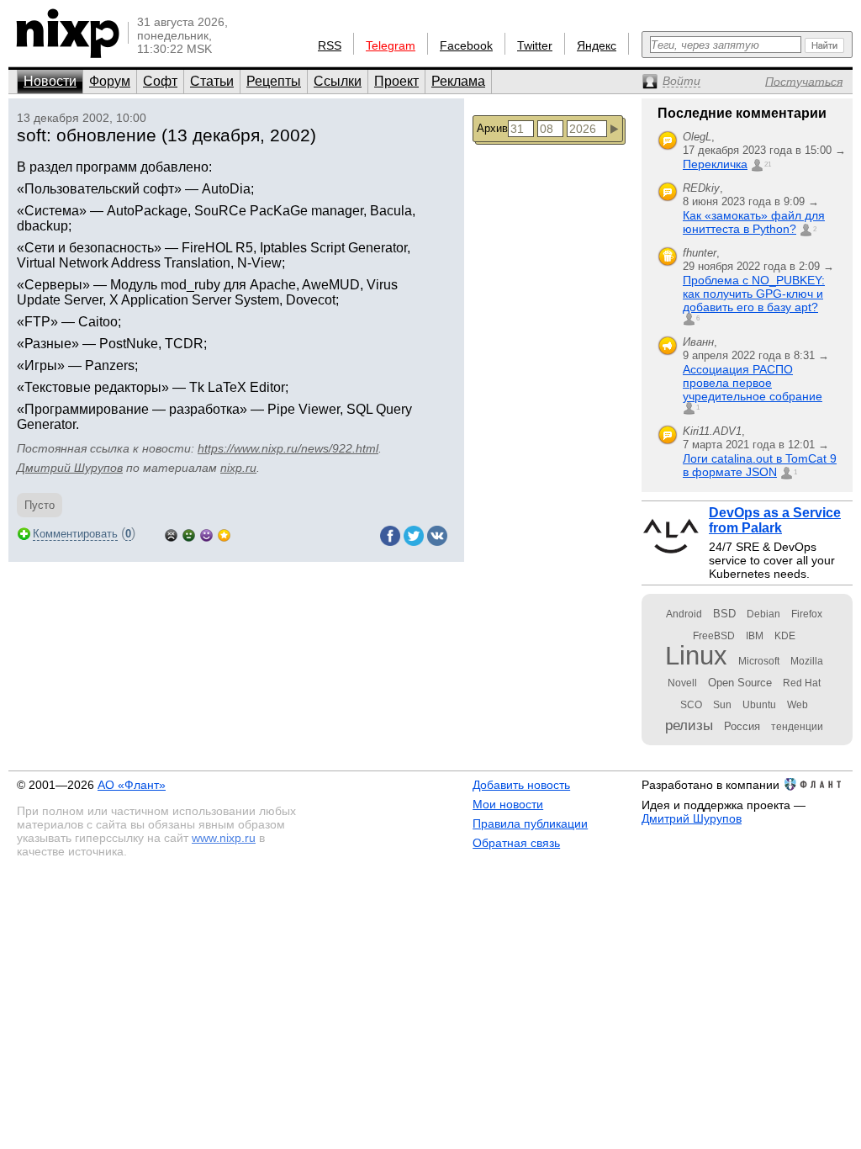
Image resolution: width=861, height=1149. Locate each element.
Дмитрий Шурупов (70, 467)
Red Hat (802, 683)
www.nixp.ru (224, 838)
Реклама (458, 81)
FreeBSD (714, 636)
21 (767, 164)
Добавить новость (521, 785)
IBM (754, 636)
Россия (742, 726)
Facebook (466, 45)
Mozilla (806, 661)
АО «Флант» (132, 785)
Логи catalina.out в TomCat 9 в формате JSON (760, 465)
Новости (50, 81)
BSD (724, 613)
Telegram (390, 45)
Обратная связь (516, 843)
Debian (763, 614)
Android (684, 614)
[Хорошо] (206, 534)
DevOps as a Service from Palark (775, 520)
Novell (682, 683)
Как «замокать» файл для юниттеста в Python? (754, 222)
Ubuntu (759, 705)
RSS (329, 45)
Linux (696, 655)
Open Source (740, 682)
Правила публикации (530, 823)
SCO (691, 705)
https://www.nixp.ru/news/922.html (288, 448)
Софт (160, 81)
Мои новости (508, 804)
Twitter (534, 45)
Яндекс (596, 45)
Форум (109, 81)
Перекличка (715, 164)
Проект (396, 81)
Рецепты (273, 81)
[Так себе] (188, 534)
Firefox (806, 614)
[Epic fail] (171, 534)
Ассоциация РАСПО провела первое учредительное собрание (752, 383)
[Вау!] (224, 534)
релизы (689, 725)
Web (797, 705)
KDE (784, 636)
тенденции (797, 727)
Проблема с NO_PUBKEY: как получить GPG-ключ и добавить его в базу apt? (754, 293)
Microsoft (758, 661)
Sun (722, 705)
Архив (492, 128)
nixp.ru (238, 467)
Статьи (212, 81)
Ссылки (338, 81)
